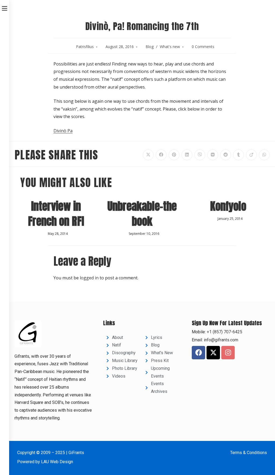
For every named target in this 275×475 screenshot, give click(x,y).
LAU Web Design (57, 461)
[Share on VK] (212, 154)
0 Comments (203, 46)
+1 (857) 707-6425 (224, 331)
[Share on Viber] (199, 154)
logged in (89, 278)
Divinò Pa (63, 131)
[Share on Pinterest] (174, 154)
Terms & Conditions (248, 452)
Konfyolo (228, 206)
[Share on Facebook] (161, 154)
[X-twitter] (213, 352)
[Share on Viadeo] (251, 154)
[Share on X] (148, 154)
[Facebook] (198, 352)
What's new (170, 46)
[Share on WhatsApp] (264, 154)
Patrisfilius (85, 46)
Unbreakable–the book (142, 214)
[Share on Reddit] (225, 154)
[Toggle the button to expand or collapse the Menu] (4, 7)
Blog (150, 46)
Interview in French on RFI (56, 214)
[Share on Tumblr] (238, 154)
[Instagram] (228, 352)
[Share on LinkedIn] (187, 154)
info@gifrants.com (221, 339)
